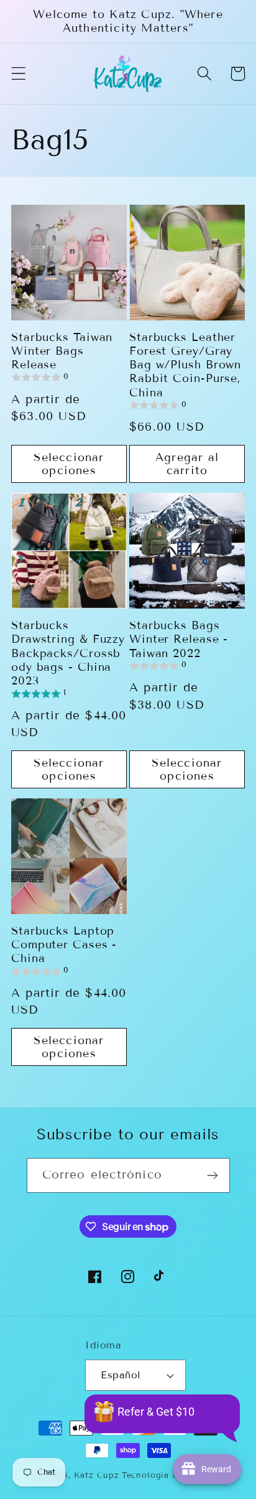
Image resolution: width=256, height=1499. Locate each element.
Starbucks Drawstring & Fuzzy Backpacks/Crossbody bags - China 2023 (68, 653)
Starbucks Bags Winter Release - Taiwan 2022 (178, 639)
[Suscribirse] (212, 1175)
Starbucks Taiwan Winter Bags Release (61, 351)
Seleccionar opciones (69, 464)
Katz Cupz (96, 1475)
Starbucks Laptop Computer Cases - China (64, 945)
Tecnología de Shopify (171, 1475)
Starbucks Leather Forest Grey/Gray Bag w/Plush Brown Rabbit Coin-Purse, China (185, 364)
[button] (18, 73)
